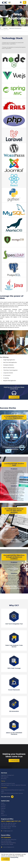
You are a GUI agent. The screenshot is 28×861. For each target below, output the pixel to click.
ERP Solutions (4, 777)
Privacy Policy (14, 857)
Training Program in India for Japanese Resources (13, 785)
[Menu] (24, 2)
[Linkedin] (20, 2)
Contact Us (14, 397)
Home (2, 803)
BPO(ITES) (3, 778)
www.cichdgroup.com (8, 847)
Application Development (7, 775)
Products (3, 805)
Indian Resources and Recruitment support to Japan (12, 790)
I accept (5, 859)
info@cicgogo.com (8, 831)
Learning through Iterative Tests (14, 494)
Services (3, 806)
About (2, 810)
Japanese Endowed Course (8, 783)
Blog (2, 813)
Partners (3, 808)
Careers (3, 811)
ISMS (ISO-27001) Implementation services (12, 793)
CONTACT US (14, 760)
